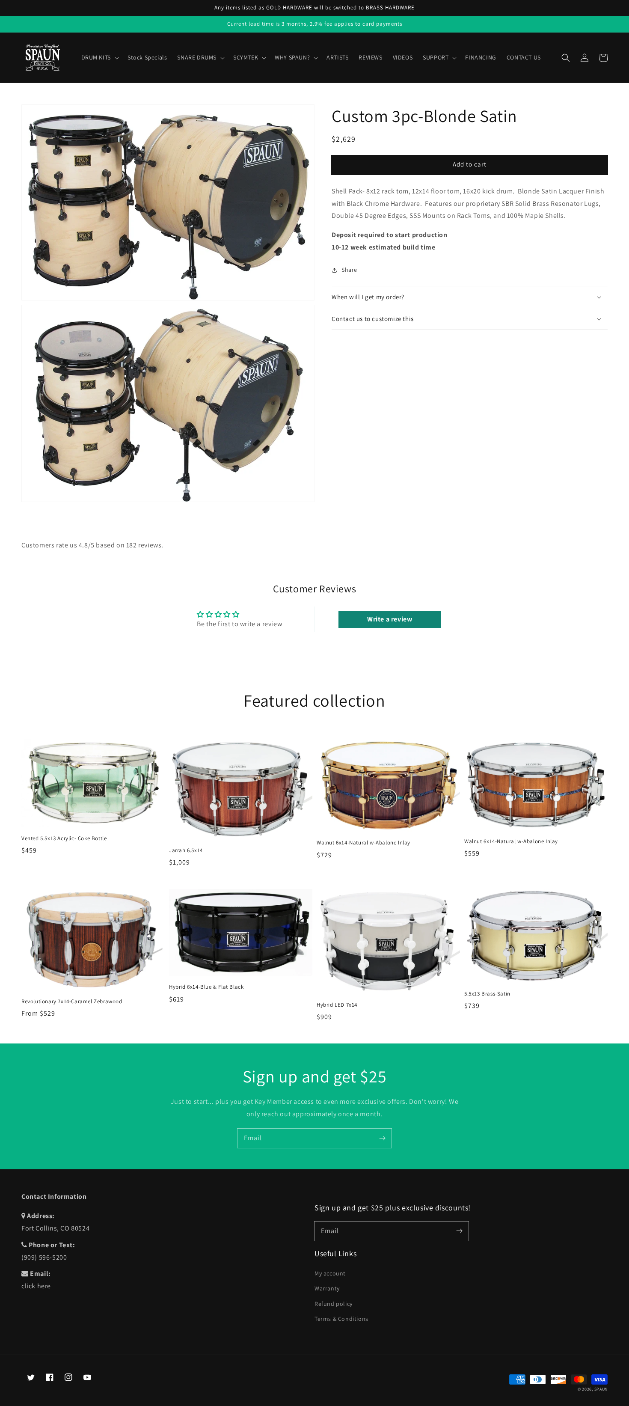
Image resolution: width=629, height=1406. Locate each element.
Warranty (327, 1288)
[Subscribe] (382, 1138)
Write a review (389, 619)
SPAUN (601, 1389)
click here (36, 1285)
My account (330, 1273)
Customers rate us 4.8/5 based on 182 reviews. (92, 545)
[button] (565, 57)
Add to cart (470, 165)
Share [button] (349, 269)
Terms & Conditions (341, 1319)
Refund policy (333, 1304)
